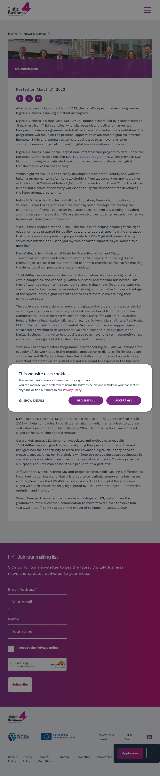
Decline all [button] (86, 400)
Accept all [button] (123, 400)
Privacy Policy (72, 390)
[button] (31, 400)
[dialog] (80, 388)
